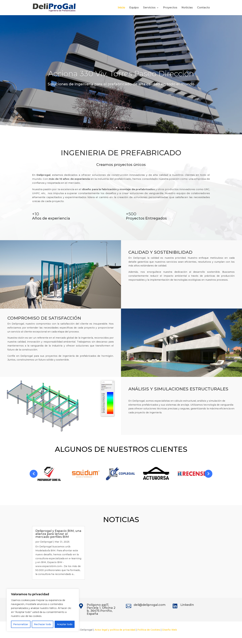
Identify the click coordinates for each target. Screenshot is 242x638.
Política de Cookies (148, 629)
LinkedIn (187, 605)
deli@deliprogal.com (149, 605)
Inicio (121, 7)
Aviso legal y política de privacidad (115, 629)
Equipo (134, 7)
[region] (43, 610)
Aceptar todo (64, 624)
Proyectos (170, 7)
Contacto (203, 7)
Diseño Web (169, 629)
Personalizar (20, 624)
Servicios (149, 7)
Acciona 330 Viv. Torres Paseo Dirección (121, 73)
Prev (34, 474)
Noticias (187, 7)
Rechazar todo (42, 624)
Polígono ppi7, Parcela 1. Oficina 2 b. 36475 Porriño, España (101, 609)
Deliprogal (46, 541)
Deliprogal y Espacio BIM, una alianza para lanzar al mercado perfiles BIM (58, 534)
